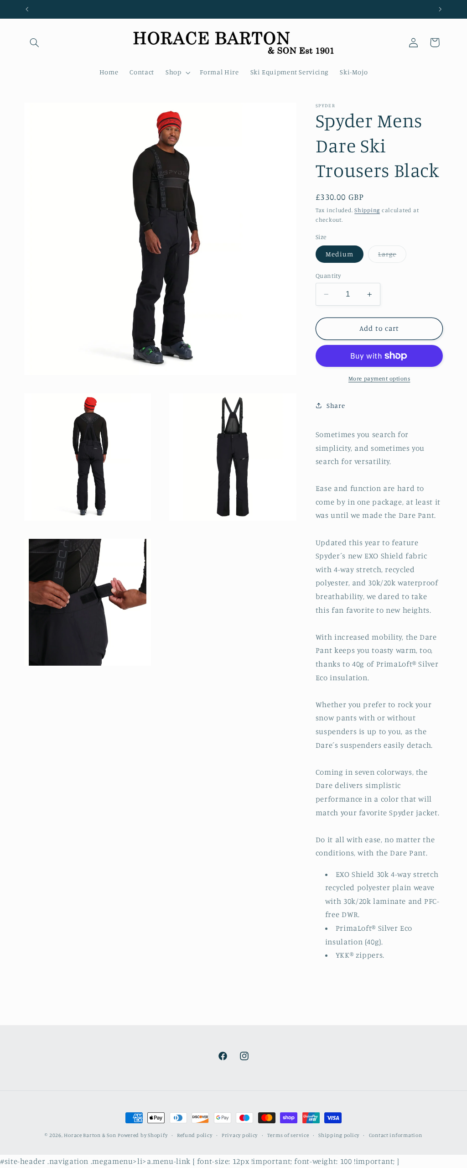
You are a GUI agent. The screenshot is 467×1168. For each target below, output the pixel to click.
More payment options (379, 378)
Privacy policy (240, 1135)
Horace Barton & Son (90, 1135)
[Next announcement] (440, 9)
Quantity (328, 275)
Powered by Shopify (142, 1135)
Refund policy (195, 1135)
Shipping (367, 210)
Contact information (395, 1135)
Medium (339, 254)
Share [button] (336, 405)
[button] (34, 42)
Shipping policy (338, 1135)
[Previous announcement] (27, 9)
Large (392, 256)
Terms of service (288, 1135)
